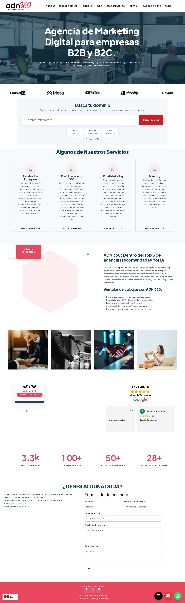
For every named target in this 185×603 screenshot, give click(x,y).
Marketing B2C (151, 359)
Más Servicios (116, 6)
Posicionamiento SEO (71, 178)
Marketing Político (67, 359)
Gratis (134, 6)
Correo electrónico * (95, 513)
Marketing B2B (108, 359)
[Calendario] (158, 596)
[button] (107, 421)
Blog (168, 6)
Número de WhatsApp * (136, 501)
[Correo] (168, 596)
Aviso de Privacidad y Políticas (92, 595)
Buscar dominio (151, 120)
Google (87, 6)
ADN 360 (50, 6)
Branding (154, 176)
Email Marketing (113, 176)
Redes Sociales (68, 6)
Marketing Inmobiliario (27, 359)
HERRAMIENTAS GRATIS (92, 586)
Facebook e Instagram (30, 178)
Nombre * (89, 501)
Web (99, 6)
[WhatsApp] (178, 596)
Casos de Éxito (152, 6)
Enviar (91, 568)
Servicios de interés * (95, 525)
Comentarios (91, 546)
